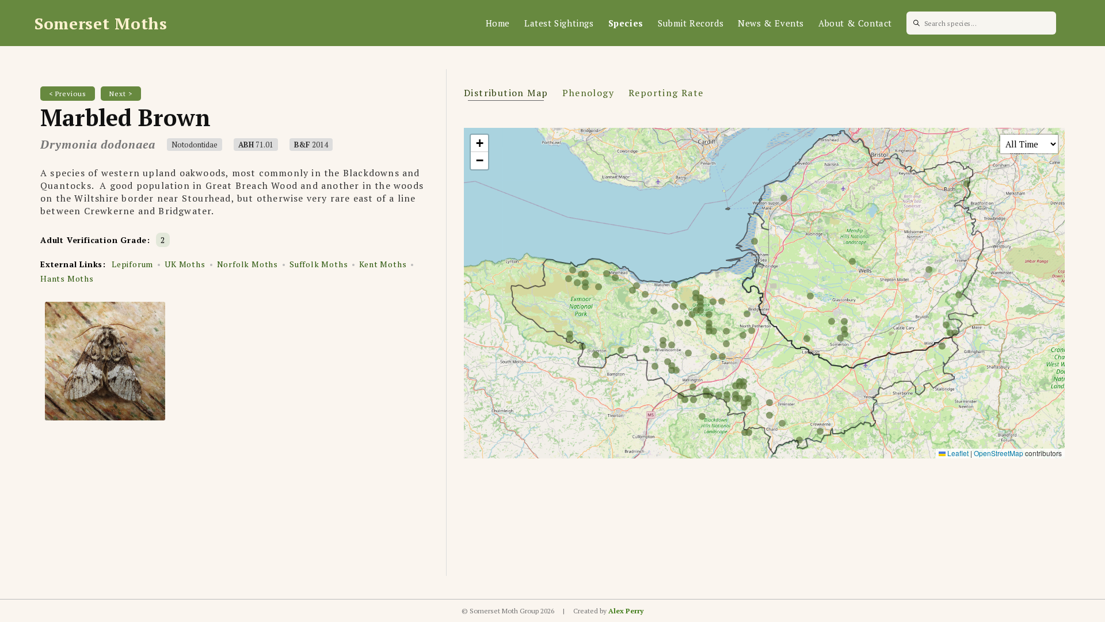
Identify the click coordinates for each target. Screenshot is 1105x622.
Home (498, 23)
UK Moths (185, 264)
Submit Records (690, 23)
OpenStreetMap (998, 453)
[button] (479, 143)
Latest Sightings (559, 23)
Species (625, 23)
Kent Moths (382, 264)
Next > (120, 93)
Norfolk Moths (247, 264)
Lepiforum (132, 264)
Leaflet (957, 453)
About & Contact (855, 23)
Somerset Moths (101, 23)
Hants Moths (67, 278)
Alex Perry (625, 610)
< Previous (67, 93)
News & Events (771, 23)
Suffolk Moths (318, 264)
